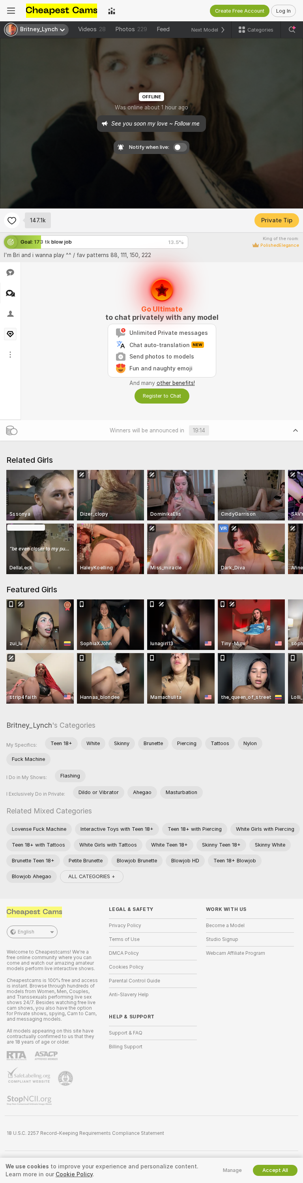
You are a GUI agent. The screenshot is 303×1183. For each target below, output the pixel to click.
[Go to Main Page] (61, 10)
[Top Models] (111, 10)
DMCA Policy (124, 953)
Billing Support (125, 1047)
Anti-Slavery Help (129, 994)
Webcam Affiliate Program (235, 953)
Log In (283, 11)
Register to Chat (162, 396)
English (26, 932)
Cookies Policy (126, 967)
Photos (131, 29)
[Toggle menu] (11, 10)
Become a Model (225, 925)
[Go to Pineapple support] (66, 1078)
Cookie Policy (74, 1174)
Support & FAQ (125, 1033)
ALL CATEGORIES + (91, 876)
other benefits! (176, 383)
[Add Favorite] (12, 220)
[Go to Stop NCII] (30, 1100)
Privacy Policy (125, 925)
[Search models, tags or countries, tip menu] (292, 29)
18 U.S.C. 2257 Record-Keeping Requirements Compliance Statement (85, 1133)
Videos (92, 29)
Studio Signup (222, 939)
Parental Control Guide (134, 981)
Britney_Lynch (29, 725)
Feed (163, 29)
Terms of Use (124, 939)
